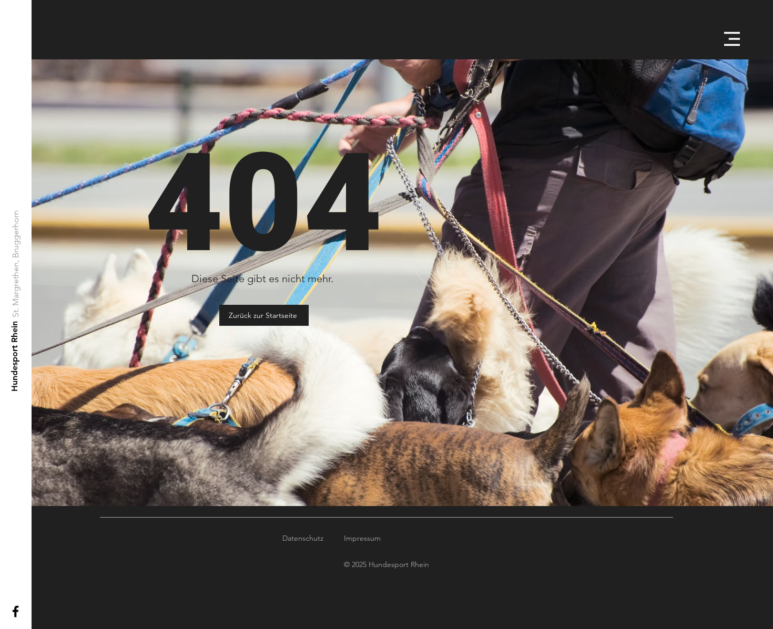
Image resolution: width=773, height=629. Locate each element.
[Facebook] (15, 611)
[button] (732, 39)
